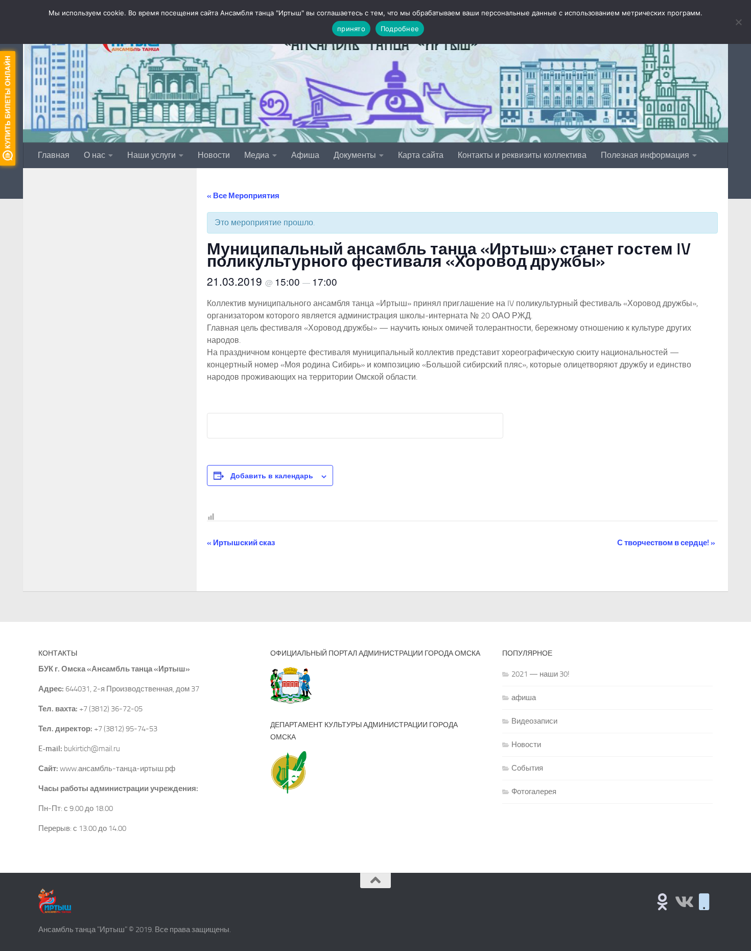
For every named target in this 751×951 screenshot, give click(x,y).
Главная (53, 155)
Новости (214, 155)
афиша (523, 697)
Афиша (305, 155)
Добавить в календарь (271, 475)
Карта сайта (420, 155)
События (527, 768)
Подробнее (400, 29)
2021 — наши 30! (540, 674)
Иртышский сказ (241, 542)
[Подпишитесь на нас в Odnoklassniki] (662, 901)
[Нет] (738, 22)
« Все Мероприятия (243, 195)
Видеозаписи (534, 721)
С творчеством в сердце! (666, 542)
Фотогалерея (533, 791)
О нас (94, 155)
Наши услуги (151, 155)
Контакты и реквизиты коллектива (522, 155)
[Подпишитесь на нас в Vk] (683, 901)
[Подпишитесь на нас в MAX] (704, 901)
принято (351, 29)
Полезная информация (645, 155)
